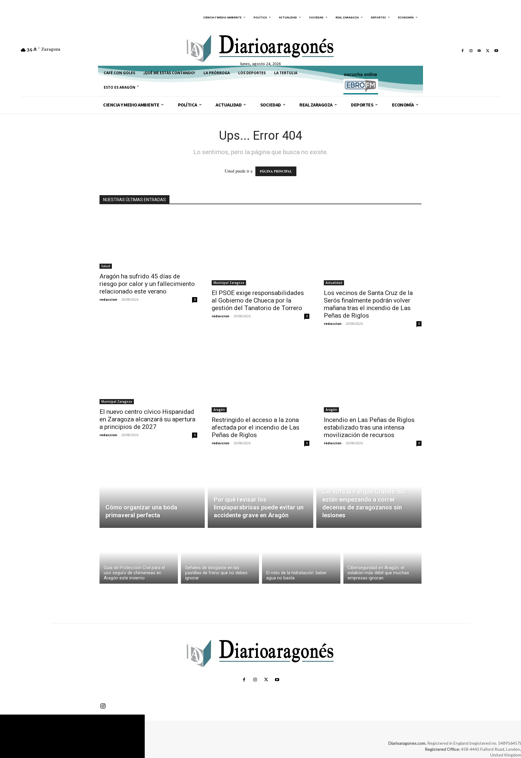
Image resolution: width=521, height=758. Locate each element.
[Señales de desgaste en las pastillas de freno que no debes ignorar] (220, 557)
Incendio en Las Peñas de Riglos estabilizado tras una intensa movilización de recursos (369, 427)
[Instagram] (471, 50)
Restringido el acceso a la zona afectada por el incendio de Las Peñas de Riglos (255, 427)
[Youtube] (496, 50)
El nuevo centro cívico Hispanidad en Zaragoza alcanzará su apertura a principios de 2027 (147, 419)
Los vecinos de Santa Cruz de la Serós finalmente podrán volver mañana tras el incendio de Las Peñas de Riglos (368, 304)
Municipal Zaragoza (228, 283)
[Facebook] (462, 50)
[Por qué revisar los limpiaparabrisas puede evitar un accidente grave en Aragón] (260, 493)
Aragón (219, 410)
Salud (105, 266)
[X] (488, 50)
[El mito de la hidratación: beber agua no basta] (301, 557)
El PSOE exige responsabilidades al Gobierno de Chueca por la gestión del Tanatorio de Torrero (258, 300)
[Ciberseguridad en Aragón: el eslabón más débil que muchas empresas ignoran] (382, 557)
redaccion (108, 299)
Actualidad (334, 283)
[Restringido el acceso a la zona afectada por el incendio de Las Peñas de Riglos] (260, 375)
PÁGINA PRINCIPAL (276, 171)
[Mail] (479, 50)
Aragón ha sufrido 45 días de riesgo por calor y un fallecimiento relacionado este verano (147, 284)
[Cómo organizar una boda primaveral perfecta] (152, 493)
